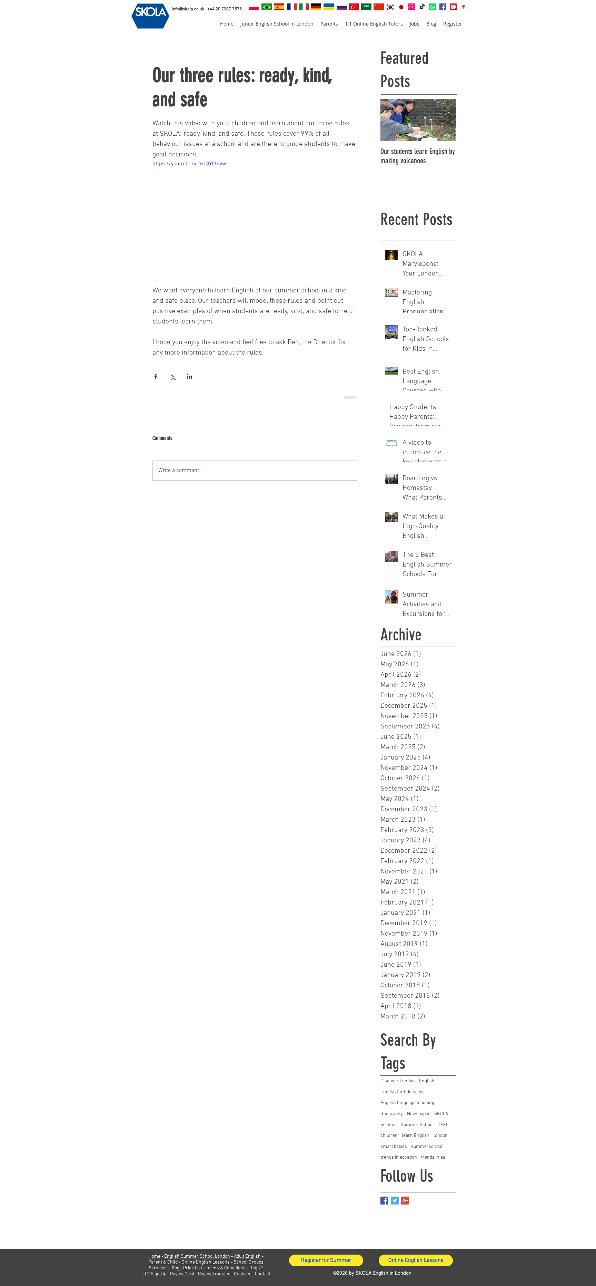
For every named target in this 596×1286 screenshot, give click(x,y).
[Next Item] (445, 120)
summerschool (427, 1147)
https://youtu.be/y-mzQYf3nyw (189, 164)
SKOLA (441, 1114)
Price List (192, 1268)
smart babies (393, 1147)
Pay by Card (182, 1274)
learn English (415, 1136)
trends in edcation (398, 1157)
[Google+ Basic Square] (405, 1201)
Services (158, 1268)
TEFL (443, 1125)
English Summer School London (197, 1256)
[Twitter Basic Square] (395, 1201)
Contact (262, 1274)
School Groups (249, 1262)
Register (242, 1274)
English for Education (402, 1092)
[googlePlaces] (463, 6)
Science (388, 1125)
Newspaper (418, 1114)
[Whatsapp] (432, 6)
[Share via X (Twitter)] (172, 376)
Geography (391, 1114)
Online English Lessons (205, 1262)
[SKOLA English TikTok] (422, 6)
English (427, 1081)
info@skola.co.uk (188, 9)
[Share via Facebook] (155, 376)
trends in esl (434, 1157)
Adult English (247, 1256)
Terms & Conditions (226, 1268)
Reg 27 (256, 1268)
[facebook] (442, 6)
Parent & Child (163, 1262)
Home (154, 1256)
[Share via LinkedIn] (189, 376)
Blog (174, 1268)
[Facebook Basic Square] (384, 1201)
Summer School (417, 1125)
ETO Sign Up (153, 1274)
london (441, 1136)
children (389, 1136)
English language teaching (407, 1103)
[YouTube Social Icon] (453, 6)
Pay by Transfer (214, 1274)
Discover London (397, 1081)
